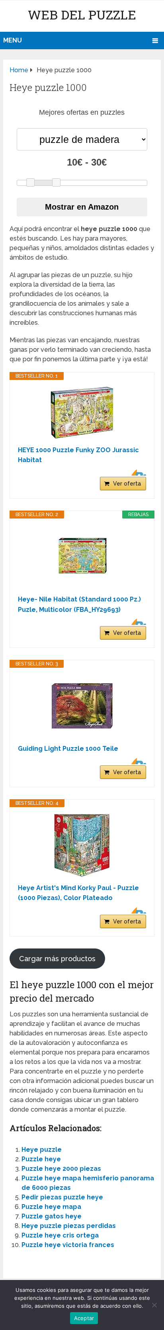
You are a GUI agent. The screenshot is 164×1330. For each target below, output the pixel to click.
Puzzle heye (41, 1159)
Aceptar (84, 1318)
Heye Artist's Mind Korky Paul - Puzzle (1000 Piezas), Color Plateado (78, 893)
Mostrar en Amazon (82, 206)
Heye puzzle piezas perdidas (68, 1226)
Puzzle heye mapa (51, 1206)
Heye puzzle (41, 1149)
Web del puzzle (82, 14)
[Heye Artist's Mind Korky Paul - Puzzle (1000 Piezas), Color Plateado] (82, 845)
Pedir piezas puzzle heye (62, 1197)
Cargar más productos (57, 958)
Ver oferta (127, 483)
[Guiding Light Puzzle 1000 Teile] (82, 706)
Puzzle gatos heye (51, 1216)
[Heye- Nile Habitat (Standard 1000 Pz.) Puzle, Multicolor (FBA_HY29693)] (82, 556)
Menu (12, 40)
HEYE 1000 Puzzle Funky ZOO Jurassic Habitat (78, 455)
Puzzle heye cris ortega (60, 1235)
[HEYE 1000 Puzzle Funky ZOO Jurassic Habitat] (82, 412)
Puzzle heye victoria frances (67, 1245)
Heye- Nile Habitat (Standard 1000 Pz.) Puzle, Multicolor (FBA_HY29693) (79, 604)
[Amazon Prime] (135, 472)
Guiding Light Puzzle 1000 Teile (68, 748)
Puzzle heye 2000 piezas (61, 1168)
